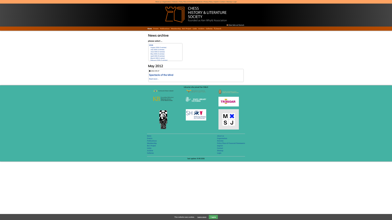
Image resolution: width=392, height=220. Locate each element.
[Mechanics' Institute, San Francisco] (196, 92)
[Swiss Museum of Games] (228, 129)
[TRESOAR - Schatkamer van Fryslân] (228, 106)
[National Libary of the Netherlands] (163, 100)
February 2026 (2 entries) (159, 60)
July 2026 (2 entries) (157, 50)
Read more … (154, 79)
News (150, 29)
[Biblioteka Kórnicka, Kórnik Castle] (228, 93)
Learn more (201, 217)
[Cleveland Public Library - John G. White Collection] (163, 92)
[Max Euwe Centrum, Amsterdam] (163, 129)
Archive (201, 29)
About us (158, 2)
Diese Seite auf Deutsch (236, 25)
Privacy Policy (208, 2)
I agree (213, 217)
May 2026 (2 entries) (157, 54)
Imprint (216, 2)
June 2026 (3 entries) (157, 52)
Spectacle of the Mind (161, 74)
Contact (222, 2)
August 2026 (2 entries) (158, 47)
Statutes (175, 2)
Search (218, 29)
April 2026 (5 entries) (157, 56)
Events (156, 29)
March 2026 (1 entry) (157, 58)
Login (235, 2)
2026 (151, 45)
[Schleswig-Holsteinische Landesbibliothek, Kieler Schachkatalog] (196, 120)
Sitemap (229, 2)
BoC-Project (186, 29)
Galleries (209, 29)
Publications (165, 29)
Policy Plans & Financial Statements (190, 2)
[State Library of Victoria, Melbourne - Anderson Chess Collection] (196, 103)
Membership (176, 29)
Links (195, 29)
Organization (167, 2)
